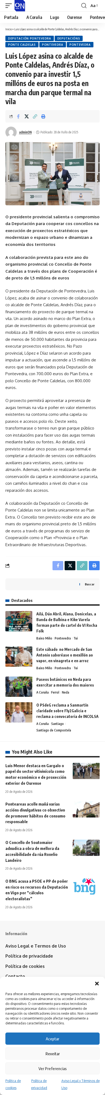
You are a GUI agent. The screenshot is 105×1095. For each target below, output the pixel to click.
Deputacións (68, 38)
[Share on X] (26, 116)
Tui (76, 638)
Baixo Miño (44, 638)
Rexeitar (53, 1053)
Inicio (8, 29)
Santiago (57, 724)
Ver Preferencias (52, 1068)
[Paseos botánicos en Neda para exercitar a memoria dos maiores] (18, 687)
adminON (25, 132)
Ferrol (55, 692)
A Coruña (42, 692)
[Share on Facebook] (18, 116)
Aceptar (52, 1038)
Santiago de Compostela (53, 730)
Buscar (89, 584)
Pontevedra (52, 44)
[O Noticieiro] (20, 5)
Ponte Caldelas (22, 44)
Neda (65, 692)
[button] (97, 983)
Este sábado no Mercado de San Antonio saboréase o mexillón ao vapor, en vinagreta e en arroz (64, 655)
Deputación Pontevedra (29, 38)
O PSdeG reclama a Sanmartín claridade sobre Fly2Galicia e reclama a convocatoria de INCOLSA (67, 711)
